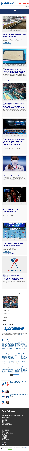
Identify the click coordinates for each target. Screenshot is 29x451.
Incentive (3, 431)
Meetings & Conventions (5, 429)
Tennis (23, 69)
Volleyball (9, 104)
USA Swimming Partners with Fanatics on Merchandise (13, 244)
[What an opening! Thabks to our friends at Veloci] (18, 370)
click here (20, 334)
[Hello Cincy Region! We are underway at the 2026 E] (24, 370)
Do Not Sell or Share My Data (6, 423)
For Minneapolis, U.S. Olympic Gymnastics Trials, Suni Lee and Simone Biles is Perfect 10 (13, 143)
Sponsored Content (4, 420)
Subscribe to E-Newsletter (6, 417)
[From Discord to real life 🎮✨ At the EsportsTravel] (18, 364)
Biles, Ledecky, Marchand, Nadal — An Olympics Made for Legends (14, 72)
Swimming (20, 69)
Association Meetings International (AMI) (7, 433)
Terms (3, 422)
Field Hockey (12, 103)
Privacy (3, 421)
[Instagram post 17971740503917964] (11, 351)
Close (10, 449)
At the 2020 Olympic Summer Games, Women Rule (13, 210)
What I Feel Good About (11, 176)
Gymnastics (12, 69)
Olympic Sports (16, 69)
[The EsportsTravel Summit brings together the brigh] (11, 370)
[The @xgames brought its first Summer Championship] (18, 351)
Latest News (8, 275)
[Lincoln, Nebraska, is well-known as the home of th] (11, 344)
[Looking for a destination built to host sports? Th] (5, 351)
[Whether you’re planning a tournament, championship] (5, 344)
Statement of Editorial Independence (7, 424)
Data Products (4, 438)
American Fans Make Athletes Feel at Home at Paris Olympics (13, 107)
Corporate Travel (4, 436)
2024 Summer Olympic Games (7, 69)
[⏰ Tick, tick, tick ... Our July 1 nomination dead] (24, 357)
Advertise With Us (4, 419)
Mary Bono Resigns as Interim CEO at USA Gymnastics (13, 278)
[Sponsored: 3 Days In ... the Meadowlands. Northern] (5, 357)
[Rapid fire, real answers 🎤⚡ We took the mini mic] (24, 364)
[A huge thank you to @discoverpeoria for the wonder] (5, 370)
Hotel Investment (4, 437)
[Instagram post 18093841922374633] (18, 357)
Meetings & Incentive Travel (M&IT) (6, 432)
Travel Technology (4, 435)
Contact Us (3, 418)
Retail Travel (4, 434)
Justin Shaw (14, 44)
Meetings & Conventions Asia (6, 430)
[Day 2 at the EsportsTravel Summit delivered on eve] (5, 364)
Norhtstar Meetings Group (6, 428)
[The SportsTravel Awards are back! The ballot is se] (18, 344)
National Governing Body (21, 103)
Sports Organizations (5, 276)
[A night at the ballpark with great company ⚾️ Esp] (11, 364)
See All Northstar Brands (5, 439)
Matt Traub (13, 80)
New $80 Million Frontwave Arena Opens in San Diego (14, 35)
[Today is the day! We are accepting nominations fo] (11, 357)
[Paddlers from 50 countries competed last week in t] (24, 344)
